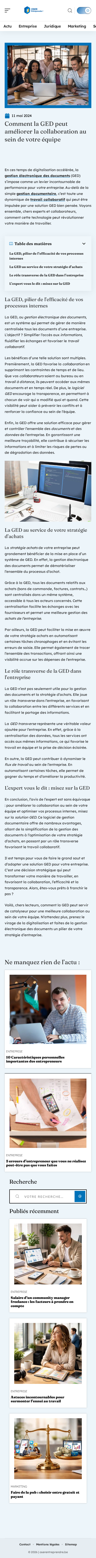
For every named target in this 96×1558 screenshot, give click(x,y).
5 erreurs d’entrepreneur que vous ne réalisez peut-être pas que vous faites (46, 1163)
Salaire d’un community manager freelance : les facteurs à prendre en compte (42, 1301)
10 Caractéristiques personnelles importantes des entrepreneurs (35, 1059)
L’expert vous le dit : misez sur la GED (39, 283)
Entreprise (14, 1051)
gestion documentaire (36, 193)
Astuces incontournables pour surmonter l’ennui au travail (37, 1399)
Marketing (19, 1486)
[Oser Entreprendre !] (34, 10)
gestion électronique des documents (37, 175)
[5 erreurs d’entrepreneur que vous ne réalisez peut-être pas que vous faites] (48, 1113)
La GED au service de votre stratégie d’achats (45, 267)
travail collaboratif (47, 199)
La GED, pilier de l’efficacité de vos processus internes (46, 255)
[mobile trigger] (9, 10)
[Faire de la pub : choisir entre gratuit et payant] (48, 1448)
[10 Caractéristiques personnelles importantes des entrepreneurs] (48, 1009)
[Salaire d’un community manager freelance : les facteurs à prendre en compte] (48, 1254)
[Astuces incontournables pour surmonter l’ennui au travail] (48, 1353)
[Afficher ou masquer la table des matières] (69, 243)
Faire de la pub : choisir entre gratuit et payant (45, 1494)
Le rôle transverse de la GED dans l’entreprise (46, 275)
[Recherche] (70, 10)
